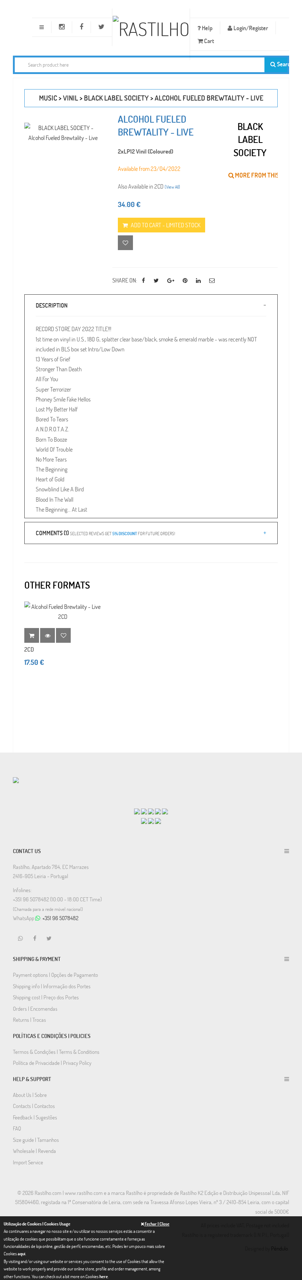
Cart (208, 41)
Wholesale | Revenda (34, 1150)
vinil (70, 97)
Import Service (28, 1162)
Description (51, 305)
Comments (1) (105, 533)
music (48, 97)
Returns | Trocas (29, 1019)
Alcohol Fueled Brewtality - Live (209, 97)
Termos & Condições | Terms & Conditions (56, 1051)
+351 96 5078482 (60, 918)
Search (281, 64)
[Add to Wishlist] (63, 635)
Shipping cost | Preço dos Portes (46, 997)
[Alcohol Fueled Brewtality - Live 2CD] (62, 611)
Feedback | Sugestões (35, 1117)
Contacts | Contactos (34, 1105)
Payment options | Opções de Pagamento (55, 974)
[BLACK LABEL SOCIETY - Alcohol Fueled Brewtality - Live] (62, 133)
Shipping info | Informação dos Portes (52, 986)
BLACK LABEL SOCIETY (116, 97)
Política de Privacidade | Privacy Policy (52, 1062)
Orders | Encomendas (35, 1008)
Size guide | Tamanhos (36, 1139)
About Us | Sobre (30, 1094)
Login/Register (250, 28)
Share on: (124, 280)
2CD (29, 649)
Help (207, 28)
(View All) (172, 187)
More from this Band (264, 175)
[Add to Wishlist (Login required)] (125, 242)
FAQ (17, 1128)
